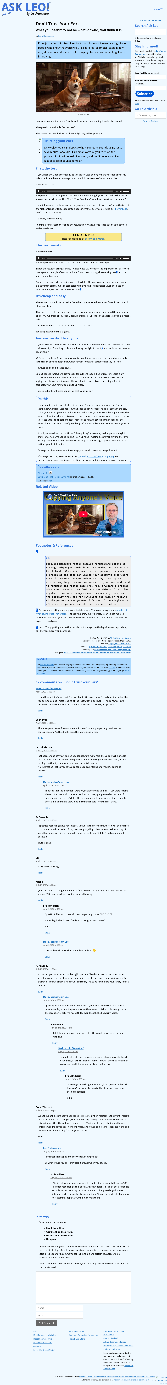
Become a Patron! (76, 1331)
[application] (83, 191)
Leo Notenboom (47, 664)
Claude (103, 646)
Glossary (37, 1346)
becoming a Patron (94, 238)
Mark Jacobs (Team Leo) (49, 688)
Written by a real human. (150, 20)
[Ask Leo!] (27, 9)
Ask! (35, 1331)
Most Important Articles (43, 1339)
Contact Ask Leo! (110, 1338)
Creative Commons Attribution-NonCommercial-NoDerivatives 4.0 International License (117, 1376)
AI (89, 646)
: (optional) (147, 73)
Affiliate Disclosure (111, 1349)
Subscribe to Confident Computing (96, 456)
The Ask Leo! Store (76, 1339)
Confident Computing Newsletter (83, 1335)
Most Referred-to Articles (44, 1335)
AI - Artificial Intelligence (120, 638)
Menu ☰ (158, 9)
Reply (40, 710)
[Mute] (121, 191)
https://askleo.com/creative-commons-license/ (134, 1380)
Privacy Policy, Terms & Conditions (118, 1345)
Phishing (112, 646)
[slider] (126, 191)
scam (119, 646)
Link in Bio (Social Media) (44, 1350)
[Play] (39, 191)
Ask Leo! (112, 667)
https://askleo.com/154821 (119, 643)
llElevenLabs (120, 208)
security (127, 646)
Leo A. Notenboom (46, 36)
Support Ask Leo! (150, 121)
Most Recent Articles (42, 1342)
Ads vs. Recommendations (114, 1342)
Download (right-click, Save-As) (54, 476)
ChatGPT (95, 646)
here (137, 103)
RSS (50, 480)
